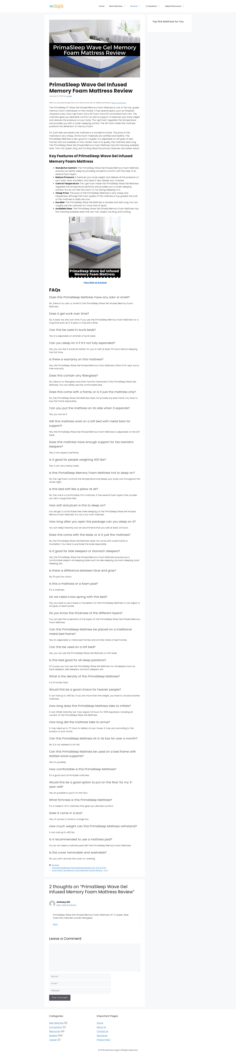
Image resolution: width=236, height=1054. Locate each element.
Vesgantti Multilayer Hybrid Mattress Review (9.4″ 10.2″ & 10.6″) (79, 868)
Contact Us (102, 1031)
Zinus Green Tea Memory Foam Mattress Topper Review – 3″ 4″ (80, 870)
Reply (55, 924)
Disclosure (102, 1035)
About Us (101, 1027)
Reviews (134, 6)
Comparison (151, 6)
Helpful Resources (173, 6)
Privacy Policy (103, 1039)
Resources (54, 1031)
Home (101, 6)
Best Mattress (115, 6)
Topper (53, 1039)
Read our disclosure (118, 103)
